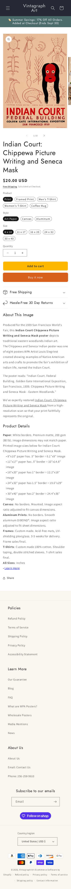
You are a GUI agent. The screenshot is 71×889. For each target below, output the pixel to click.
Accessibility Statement (23, 654)
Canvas (27, 219)
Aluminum (43, 219)
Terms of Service (18, 627)
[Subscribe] (55, 801)
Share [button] (10, 578)
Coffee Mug (38, 206)
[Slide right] (44, 135)
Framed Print (25, 199)
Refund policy (22, 874)
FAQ (10, 697)
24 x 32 (49, 232)
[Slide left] (26, 135)
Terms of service (59, 874)
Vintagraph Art (27, 869)
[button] (8, 8)
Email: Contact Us (19, 767)
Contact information (47, 880)
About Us (14, 758)
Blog (11, 688)
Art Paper (11, 219)
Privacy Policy (16, 645)
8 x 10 (8, 232)
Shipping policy (25, 880)
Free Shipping (10, 186)
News (11, 733)
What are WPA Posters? (22, 706)
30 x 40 (9, 238)
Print (8, 199)
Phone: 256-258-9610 (21, 776)
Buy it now (35, 277)
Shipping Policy (17, 636)
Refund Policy (16, 618)
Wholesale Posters (20, 715)
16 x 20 (34, 232)
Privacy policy (40, 874)
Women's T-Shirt (15, 206)
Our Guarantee (17, 679)
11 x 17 (21, 232)
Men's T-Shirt (47, 199)
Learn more (12, 568)
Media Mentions (18, 724)
